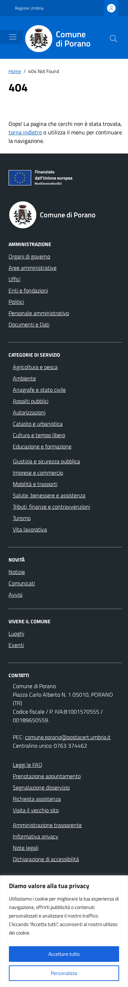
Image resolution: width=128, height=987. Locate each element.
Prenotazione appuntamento (47, 776)
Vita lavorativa (30, 529)
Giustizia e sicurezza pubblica (46, 461)
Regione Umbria (29, 8)
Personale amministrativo (39, 313)
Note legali (25, 847)
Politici (16, 301)
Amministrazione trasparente (47, 825)
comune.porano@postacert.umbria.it (68, 737)
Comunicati (22, 583)
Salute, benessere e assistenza (49, 495)
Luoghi (16, 633)
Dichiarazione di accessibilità (46, 859)
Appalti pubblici (30, 401)
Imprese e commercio (38, 472)
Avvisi (15, 594)
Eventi (16, 645)
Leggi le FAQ (27, 764)
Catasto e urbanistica (38, 423)
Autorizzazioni (29, 412)
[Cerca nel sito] (113, 38)
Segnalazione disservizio (41, 787)
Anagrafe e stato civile (39, 389)
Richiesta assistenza (37, 798)
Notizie (17, 572)
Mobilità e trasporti (35, 484)
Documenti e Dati (29, 324)
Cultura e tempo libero (39, 435)
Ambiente (24, 378)
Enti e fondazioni (28, 290)
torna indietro (25, 132)
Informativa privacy (35, 836)
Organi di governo (29, 256)
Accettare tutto (64, 954)
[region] (64, 931)
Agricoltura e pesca (35, 367)
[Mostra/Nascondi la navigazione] (13, 37)
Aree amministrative (33, 267)
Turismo (22, 518)
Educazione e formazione (42, 446)
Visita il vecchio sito (36, 810)
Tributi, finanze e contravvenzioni (51, 506)
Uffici (14, 279)
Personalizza (64, 973)
